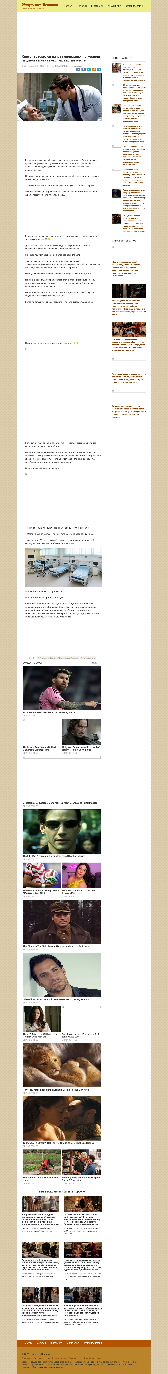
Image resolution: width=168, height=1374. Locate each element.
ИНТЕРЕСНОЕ (97, 6)
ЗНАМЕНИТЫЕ (114, 6)
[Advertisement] (84, 32)
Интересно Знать (47, 658)
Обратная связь (76, 1358)
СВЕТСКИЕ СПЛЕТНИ (134, 6)
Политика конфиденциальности (36, 1358)
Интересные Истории (68, 658)
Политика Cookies (59, 1358)
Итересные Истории (40, 4)
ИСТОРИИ (82, 6)
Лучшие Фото (89, 658)
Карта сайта (96, 1358)
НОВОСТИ (68, 6)
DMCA (87, 1358)
